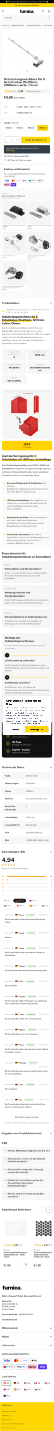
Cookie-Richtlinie (33, 723)
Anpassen (14, 729)
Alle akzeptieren (36, 729)
